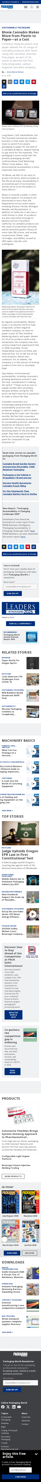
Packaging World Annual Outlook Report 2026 (12, 637)
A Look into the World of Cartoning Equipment (12, 784)
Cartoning (7, 778)
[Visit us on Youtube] (19, 1407)
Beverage (6, 658)
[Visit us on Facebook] (3, 1407)
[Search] (31, 7)
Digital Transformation (10, 1268)
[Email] (10, 82)
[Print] (4, 82)
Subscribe (12, 1253)
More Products (13, 1176)
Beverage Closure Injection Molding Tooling (16, 1166)
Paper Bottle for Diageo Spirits (10, 661)
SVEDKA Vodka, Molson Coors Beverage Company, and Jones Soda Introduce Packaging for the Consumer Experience (13, 931)
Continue (20, 1477)
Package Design (9, 926)
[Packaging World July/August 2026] (10, 1201)
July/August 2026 (10, 1216)
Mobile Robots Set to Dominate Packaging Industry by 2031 (13, 882)
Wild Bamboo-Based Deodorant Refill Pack (12, 695)
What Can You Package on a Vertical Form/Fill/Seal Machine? (9, 753)
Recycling (6, 674)
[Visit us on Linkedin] (13, 1407)
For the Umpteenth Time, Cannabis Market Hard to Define (20, 492)
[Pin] (33, 82)
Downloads (7, 1284)
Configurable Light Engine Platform (15, 1157)
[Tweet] (28, 82)
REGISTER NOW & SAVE (13, 1014)
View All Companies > (20, 623)
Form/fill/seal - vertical (9, 746)
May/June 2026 (30, 1216)
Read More (12, 1071)
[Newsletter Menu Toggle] (25, 7)
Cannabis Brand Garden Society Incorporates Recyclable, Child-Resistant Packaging (19, 466)
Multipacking (8, 1316)
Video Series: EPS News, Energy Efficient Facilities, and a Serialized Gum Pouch (13, 914)
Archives (29, 1253)
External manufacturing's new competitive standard (13, 1305)
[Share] (16, 82)
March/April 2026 (10, 1245)
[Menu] (37, 7)
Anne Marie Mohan (15, 72)
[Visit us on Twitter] (8, 1407)
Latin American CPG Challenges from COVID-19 (12, 679)
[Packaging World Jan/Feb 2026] (30, 1231)
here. (32, 531)
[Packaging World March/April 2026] (10, 1231)
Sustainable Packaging (16, 27)
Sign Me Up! (13, 593)
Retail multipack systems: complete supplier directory (12, 1322)
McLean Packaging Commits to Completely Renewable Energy (12, 712)
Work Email (9, 582)
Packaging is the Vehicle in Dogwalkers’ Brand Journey (17, 476)
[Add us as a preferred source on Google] (4, 86)
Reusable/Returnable (12, 892)
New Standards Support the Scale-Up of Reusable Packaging (13, 897)
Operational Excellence (8, 875)
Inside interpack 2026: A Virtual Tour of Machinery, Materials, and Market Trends (13, 1275)
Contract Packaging (12, 1300)
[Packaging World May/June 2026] (30, 1201)
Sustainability (9, 706)
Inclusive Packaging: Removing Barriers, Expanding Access (12, 1289)
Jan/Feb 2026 (30, 1245)
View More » (7, 810)
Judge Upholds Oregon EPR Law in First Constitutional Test (20, 854)
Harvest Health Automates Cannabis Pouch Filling (17, 484)
